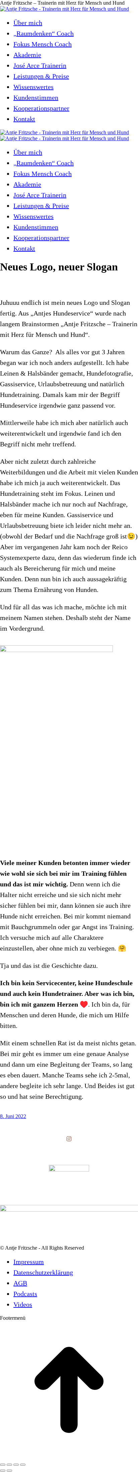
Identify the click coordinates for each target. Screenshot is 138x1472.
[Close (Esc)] (2, 1465)
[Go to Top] (69, 1457)
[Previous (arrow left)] (2, 1471)
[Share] (9, 1465)
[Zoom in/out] (22, 1465)
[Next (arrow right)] (9, 1471)
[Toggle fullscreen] (16, 1465)
